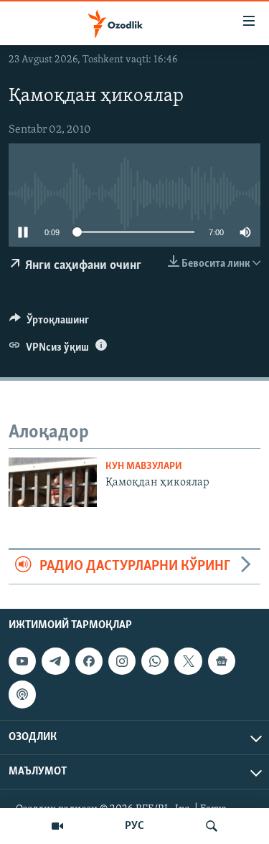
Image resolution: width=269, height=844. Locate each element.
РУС (134, 826)
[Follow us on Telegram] (55, 661)
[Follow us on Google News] (221, 661)
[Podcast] (22, 694)
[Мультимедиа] (57, 826)
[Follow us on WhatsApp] (155, 661)
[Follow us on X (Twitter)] (188, 661)
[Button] (49, 323)
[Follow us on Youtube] (22, 661)
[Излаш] (211, 826)
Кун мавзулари (143, 466)
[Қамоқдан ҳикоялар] (53, 482)
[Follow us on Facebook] (89, 661)
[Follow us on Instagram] (122, 661)
